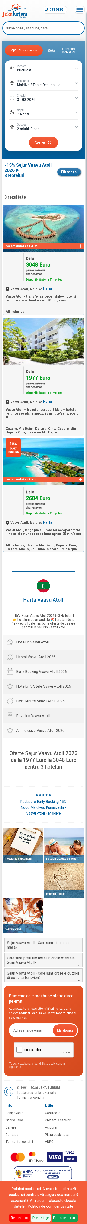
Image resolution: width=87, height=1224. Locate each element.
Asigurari (51, 1127)
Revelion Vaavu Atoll (33, 716)
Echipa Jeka (14, 1113)
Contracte (52, 1113)
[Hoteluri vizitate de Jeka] (64, 845)
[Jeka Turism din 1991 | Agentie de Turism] (14, 16)
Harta (47, 289)
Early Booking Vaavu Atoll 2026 (41, 671)
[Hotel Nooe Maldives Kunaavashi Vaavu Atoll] (43, 461)
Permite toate (64, 1218)
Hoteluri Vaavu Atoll (32, 642)
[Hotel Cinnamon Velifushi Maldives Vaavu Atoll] (43, 228)
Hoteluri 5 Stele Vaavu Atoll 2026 (43, 686)
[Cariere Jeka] (23, 915)
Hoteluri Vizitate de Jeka (61, 858)
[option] (43, 804)
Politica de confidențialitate (50, 1206)
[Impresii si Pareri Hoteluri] (64, 880)
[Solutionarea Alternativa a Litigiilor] (43, 1179)
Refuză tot (20, 1218)
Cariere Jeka (13, 928)
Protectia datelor (58, 1120)
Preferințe (40, 1218)
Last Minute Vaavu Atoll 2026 (40, 701)
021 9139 (56, 9)
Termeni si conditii (30, 1097)
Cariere (11, 1127)
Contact (12, 1135)
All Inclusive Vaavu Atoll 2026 (40, 730)
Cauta (40, 142)
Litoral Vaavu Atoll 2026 (35, 657)
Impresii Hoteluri (56, 893)
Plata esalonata (57, 1135)
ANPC (49, 1142)
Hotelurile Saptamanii (18, 858)
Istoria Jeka (14, 1120)
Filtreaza (69, 172)
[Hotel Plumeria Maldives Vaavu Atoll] (43, 341)
